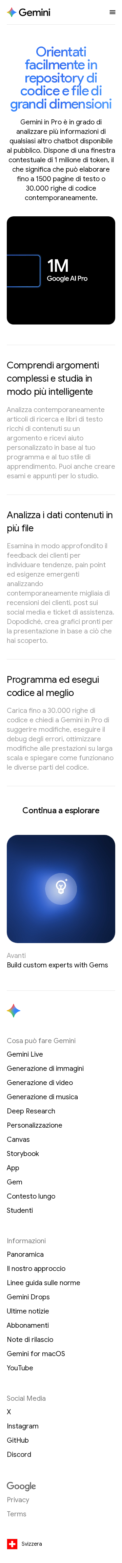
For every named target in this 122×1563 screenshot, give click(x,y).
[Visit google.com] (61, 1486)
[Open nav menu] (112, 12)
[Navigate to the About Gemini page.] (28, 12)
